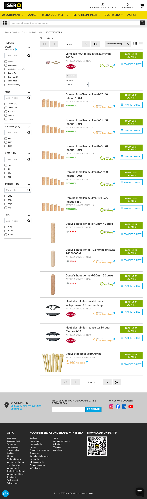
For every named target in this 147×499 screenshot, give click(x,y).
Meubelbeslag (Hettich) (33, 32)
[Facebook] (118, 406)
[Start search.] (142, 23)
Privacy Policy (13, 450)
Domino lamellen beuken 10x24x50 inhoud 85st (87, 200)
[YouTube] (130, 406)
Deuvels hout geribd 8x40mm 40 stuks (89, 224)
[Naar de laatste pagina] (95, 44)
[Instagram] (111, 406)
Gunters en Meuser (61, 441)
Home (6, 32)
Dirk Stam (57, 444)
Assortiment (16, 32)
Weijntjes (57, 447)
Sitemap (10, 456)
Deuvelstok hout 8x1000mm (83, 354)
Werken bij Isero (14, 459)
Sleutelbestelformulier (39, 456)
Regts (55, 438)
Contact (33, 438)
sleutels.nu (57, 450)
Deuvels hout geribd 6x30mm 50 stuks (89, 275)
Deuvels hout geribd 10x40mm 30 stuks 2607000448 (90, 252)
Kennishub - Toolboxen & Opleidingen (12, 480)
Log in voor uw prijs (131, 55)
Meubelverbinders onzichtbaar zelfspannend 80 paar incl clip (84, 303)
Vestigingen (35, 441)
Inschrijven (93, 409)
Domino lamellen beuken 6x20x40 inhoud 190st (87, 96)
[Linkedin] (124, 406)
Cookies (10, 453)
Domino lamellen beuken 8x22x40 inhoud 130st (87, 148)
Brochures (34, 453)
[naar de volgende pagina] (86, 44)
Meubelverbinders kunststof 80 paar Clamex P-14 (88, 330)
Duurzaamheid (13, 441)
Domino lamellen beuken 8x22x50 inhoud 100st (87, 174)
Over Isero (11, 438)
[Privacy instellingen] (5, 493)
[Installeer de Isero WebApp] (97, 446)
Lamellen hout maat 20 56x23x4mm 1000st (88, 56)
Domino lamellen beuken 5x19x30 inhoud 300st (87, 122)
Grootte (69, 80)
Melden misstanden (15, 462)
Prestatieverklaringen (39, 450)
